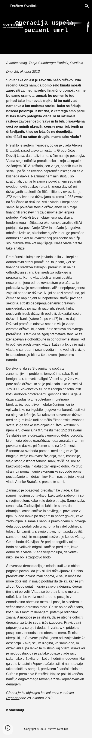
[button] (5, 6)
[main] (46, 27)
